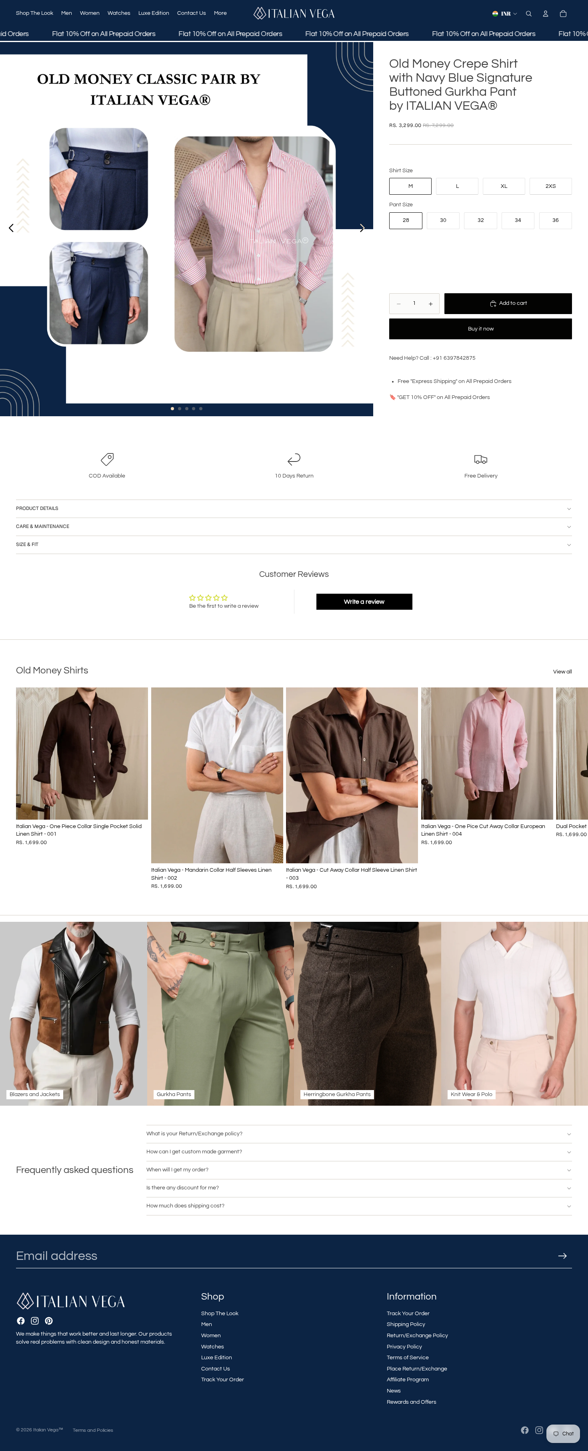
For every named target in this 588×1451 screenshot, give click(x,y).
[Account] (545, 13)
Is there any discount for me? (182, 1188)
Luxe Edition (216, 1357)
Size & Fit (27, 544)
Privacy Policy (404, 1347)
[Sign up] (562, 1256)
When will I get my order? (177, 1170)
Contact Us (215, 1369)
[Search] (529, 13)
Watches (212, 1347)
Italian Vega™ (48, 1430)
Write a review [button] (364, 602)
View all (562, 672)
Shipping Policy (406, 1324)
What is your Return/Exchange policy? (194, 1134)
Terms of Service (408, 1357)
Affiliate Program (408, 1379)
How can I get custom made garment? (194, 1152)
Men (206, 1324)
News (394, 1391)
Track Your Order (222, 1379)
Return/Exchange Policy (417, 1335)
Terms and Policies (93, 1430)
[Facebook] (21, 1321)
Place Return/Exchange (417, 1369)
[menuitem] (220, 13)
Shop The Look (219, 1313)
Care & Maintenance (42, 526)
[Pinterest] (49, 1321)
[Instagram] (35, 1321)
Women (211, 1335)
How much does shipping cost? (185, 1206)
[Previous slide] (9, 229)
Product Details (37, 508)
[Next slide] (365, 229)
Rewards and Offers (411, 1402)
